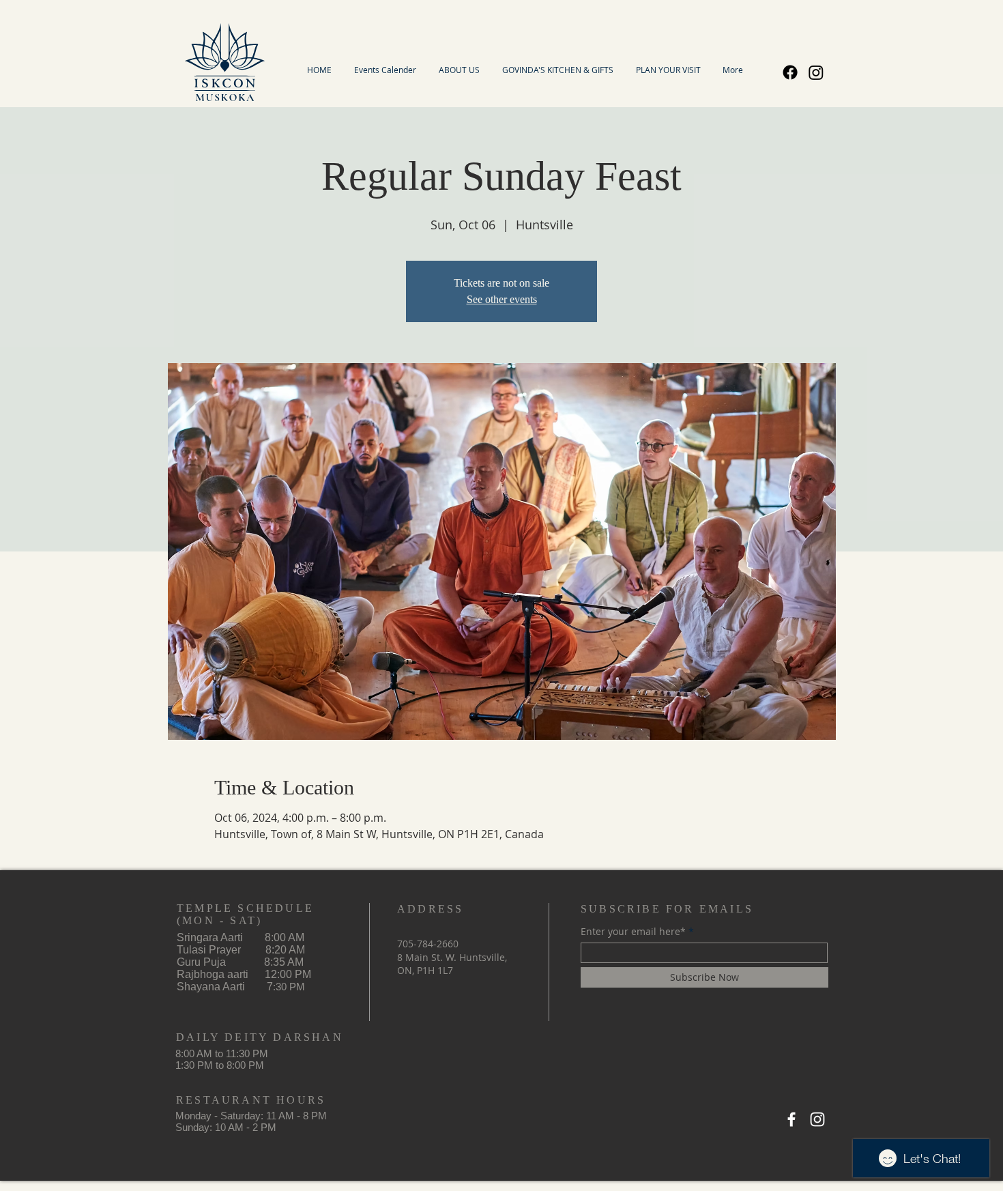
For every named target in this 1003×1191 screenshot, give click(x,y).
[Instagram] (816, 72)
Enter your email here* (633, 931)
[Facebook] (790, 72)
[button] (459, 70)
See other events (502, 299)
